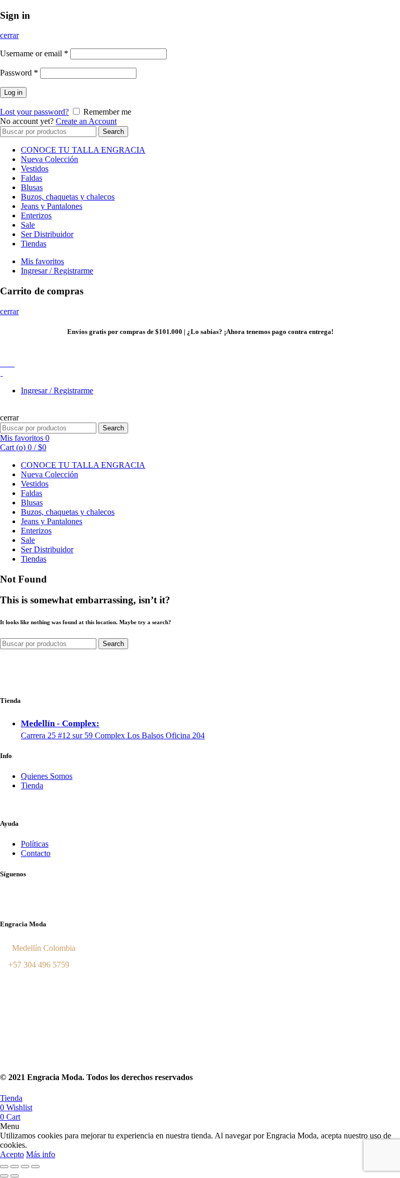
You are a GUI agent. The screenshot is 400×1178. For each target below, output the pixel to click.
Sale (28, 224)
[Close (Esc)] (4, 1166)
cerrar (9, 35)
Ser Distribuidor (47, 234)
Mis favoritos (42, 261)
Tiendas (33, 243)
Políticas (34, 843)
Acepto (12, 1154)
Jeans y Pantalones (51, 206)
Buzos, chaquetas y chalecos (68, 196)
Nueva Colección (49, 159)
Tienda (32, 785)
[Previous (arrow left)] (4, 1175)
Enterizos (36, 215)
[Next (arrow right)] (14, 1175)
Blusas (32, 187)
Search (113, 131)
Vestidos (34, 168)
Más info (40, 1154)
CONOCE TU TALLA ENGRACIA (83, 149)
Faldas (31, 177)
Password (19, 72)
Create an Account (86, 121)
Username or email (34, 53)
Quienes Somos (46, 776)
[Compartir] (14, 1166)
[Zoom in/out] (35, 1166)
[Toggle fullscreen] (25, 1166)
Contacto (36, 853)
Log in (13, 92)
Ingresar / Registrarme (57, 270)
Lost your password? (34, 111)
